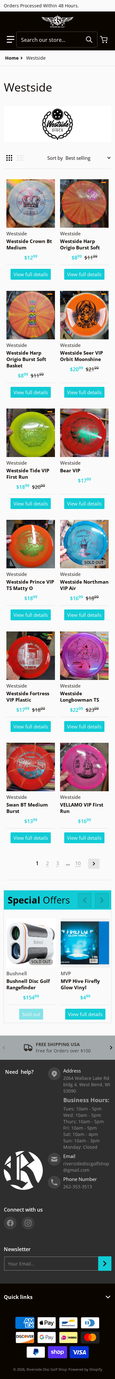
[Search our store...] (89, 40)
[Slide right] (102, 900)
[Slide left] (84, 900)
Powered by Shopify (85, 1369)
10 (78, 863)
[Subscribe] (104, 1263)
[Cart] (104, 39)
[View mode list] (20, 157)
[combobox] (56, 40)
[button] (10, 39)
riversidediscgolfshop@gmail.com (86, 1167)
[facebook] (10, 1223)
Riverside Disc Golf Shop (47, 1369)
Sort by (55, 158)
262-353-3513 (77, 1187)
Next (94, 864)
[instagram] (28, 1223)
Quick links (18, 1297)
